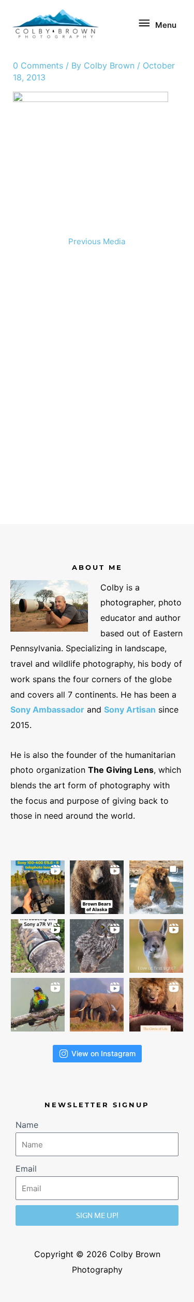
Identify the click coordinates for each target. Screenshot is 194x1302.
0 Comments (38, 65)
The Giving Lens (121, 770)
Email (26, 1168)
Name (27, 1125)
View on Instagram (103, 1053)
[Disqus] (97, 389)
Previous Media (96, 241)
